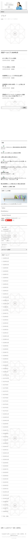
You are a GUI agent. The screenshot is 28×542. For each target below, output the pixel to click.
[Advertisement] (14, 35)
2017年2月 (5, 407)
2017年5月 (5, 397)
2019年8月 (5, 310)
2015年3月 (5, 482)
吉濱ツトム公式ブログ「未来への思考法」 (16, 533)
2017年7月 (5, 391)
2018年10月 (6, 342)
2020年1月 (5, 294)
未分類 (13, 60)
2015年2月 (5, 485)
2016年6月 (5, 433)
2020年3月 (5, 287)
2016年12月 (6, 414)
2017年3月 (5, 404)
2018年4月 (5, 362)
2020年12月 (6, 258)
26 (4, 238)
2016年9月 (5, 423)
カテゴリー (3, 247)
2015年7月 (5, 469)
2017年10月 (6, 381)
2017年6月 (5, 394)
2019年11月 (6, 300)
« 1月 (2, 240)
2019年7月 (5, 313)
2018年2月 (5, 368)
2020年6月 (5, 277)
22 (8, 237)
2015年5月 (5, 475)
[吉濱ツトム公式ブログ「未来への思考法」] (14, 8)
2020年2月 (5, 290)
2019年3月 (5, 326)
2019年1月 (5, 332)
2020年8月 (5, 271)
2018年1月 (5, 371)
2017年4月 (5, 401)
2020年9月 (5, 268)
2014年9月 (5, 501)
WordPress (9, 536)
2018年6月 (5, 355)
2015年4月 (5, 479)
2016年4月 (5, 440)
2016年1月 (5, 449)
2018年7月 (5, 352)
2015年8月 (5, 466)
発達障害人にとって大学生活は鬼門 (12, 75)
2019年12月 (6, 297)
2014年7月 (5, 508)
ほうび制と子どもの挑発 (9, 58)
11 (3, 235)
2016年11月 (6, 417)
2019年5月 (5, 319)
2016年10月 (6, 420)
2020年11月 (6, 261)
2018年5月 (5, 358)
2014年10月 (6, 498)
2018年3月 (5, 365)
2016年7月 (5, 430)
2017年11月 (6, 378)
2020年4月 (5, 284)
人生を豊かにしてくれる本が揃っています (11, 204)
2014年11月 (6, 495)
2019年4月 (5, 323)
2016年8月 (5, 427)
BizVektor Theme (16, 536)
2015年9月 (5, 462)
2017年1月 (5, 410)
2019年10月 (6, 303)
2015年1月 (5, 488)
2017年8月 (5, 388)
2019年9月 (5, 307)
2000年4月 (5, 511)
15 (8, 235)
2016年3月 (5, 443)
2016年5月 (5, 436)
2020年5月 (5, 281)
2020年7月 (5, 274)
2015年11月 (6, 456)
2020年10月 (6, 264)
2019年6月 (5, 316)
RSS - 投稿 (5, 516)
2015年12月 (6, 453)
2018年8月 (5, 349)
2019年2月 (5, 329)
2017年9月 (5, 384)
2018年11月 (6, 339)
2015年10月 (6, 459)
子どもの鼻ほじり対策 (8, 67)
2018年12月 (6, 336)
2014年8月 (5, 505)
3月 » (8, 240)
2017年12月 (6, 375)
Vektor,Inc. (24, 536)
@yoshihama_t (4, 211)
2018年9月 (5, 345)
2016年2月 (5, 446)
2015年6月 (5, 472)
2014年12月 (6, 492)
